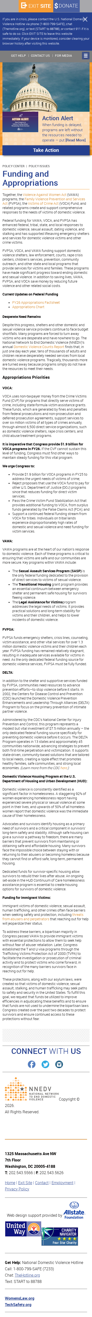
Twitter (45, 1064)
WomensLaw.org (19, 1298)
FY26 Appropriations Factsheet (36, 303)
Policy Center (13, 166)
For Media (63, 55)
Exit (39, 6)
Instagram (59, 1064)
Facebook (31, 1064)
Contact (42, 1182)
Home (10, 1182)
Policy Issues (39, 166)
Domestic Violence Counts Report (39, 347)
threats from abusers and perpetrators (42, 917)
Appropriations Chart (28, 307)
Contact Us (40, 55)
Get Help (18, 55)
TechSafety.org (18, 1304)
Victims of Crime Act (43, 204)
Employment (62, 1182)
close (83, 19)
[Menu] (86, 55)
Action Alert (57, 118)
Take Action (46, 150)
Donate (68, 6)
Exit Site (25, 1182)
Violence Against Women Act (44, 195)
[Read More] (76, 140)
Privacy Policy (17, 1189)
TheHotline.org (27, 1275)
